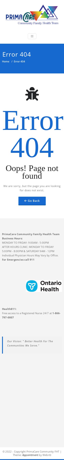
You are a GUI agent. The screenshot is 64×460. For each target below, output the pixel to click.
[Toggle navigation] (32, 36)
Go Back (34, 201)
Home (5, 61)
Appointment (30, 455)
